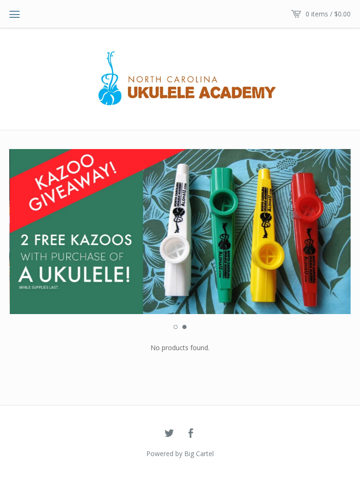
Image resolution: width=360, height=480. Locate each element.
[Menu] (14, 14)
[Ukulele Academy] (180, 78)
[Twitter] (169, 433)
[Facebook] (190, 433)
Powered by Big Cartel (180, 453)
